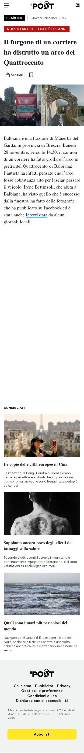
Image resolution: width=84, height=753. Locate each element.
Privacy (63, 685)
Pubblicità (44, 685)
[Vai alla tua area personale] (77, 5)
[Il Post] (42, 5)
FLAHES (14, 18)
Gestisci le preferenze (42, 690)
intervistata (36, 215)
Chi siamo (22, 685)
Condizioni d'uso (42, 695)
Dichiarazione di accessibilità (42, 700)
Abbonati (42, 734)
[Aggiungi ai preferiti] (31, 75)
